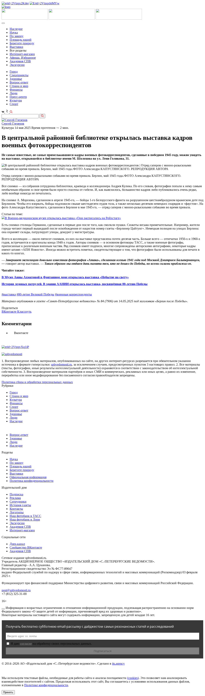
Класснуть (24, 311)
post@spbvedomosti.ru (16, 590)
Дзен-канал (17, 544)
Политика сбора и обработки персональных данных (37, 382)
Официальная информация (28, 477)
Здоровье (16, 79)
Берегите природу (22, 43)
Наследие (16, 29)
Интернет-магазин (22, 54)
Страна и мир (19, 86)
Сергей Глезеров (13, 123)
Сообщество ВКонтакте (26, 547)
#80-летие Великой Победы (35, 294)
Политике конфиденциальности (46, 685)
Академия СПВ (20, 61)
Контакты (16, 508)
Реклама (15, 498)
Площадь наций (20, 39)
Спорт (14, 104)
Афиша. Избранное (23, 57)
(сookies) (133, 678)
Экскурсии (17, 65)
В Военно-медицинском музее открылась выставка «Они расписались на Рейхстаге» (63, 218)
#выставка (9, 294)
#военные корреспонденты (73, 294)
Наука (14, 32)
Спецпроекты (19, 75)
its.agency (118, 663)
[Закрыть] (3, 608)
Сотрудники (18, 501)
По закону (16, 36)
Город (14, 71)
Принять (8, 692)
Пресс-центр (18, 96)
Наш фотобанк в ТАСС (25, 516)
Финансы (16, 89)
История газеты (20, 505)
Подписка (16, 494)
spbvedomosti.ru (61, 364)
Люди (13, 93)
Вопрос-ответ (19, 82)
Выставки (16, 47)
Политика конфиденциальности (31, 480)
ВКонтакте (9, 311)
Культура (16, 100)
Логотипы (17, 512)
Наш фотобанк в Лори (25, 519)
